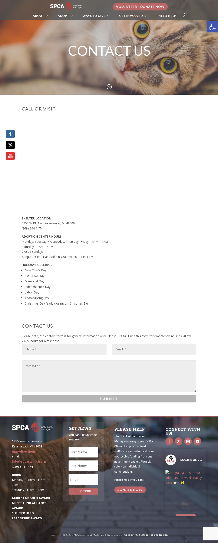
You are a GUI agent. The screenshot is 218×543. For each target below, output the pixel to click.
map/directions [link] (24, 451)
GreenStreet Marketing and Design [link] (146, 534)
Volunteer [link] (126, 7)
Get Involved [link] (131, 15)
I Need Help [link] (166, 15)
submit (109, 399)
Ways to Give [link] (94, 15)
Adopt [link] (63, 15)
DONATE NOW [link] (130, 489)
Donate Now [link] (152, 7)
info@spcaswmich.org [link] (29, 461)
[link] (212, 26)
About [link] (38, 15)
